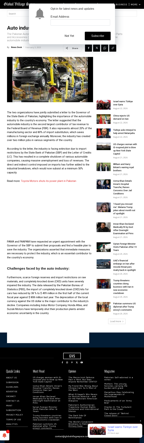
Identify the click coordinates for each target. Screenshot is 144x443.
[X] (96, 48)
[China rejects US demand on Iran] (104, 119)
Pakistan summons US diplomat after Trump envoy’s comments (124, 306)
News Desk (16, 47)
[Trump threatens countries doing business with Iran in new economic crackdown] (104, 284)
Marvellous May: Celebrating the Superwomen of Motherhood (119, 394)
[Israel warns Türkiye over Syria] (104, 105)
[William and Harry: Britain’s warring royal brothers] (104, 167)
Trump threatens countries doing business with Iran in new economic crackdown (123, 286)
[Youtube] (82, 363)
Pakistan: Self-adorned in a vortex (118, 378)
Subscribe (97, 35)
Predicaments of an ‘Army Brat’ (118, 402)
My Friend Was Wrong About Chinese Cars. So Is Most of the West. (83, 388)
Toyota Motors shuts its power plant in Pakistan (48, 181)
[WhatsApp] (104, 48)
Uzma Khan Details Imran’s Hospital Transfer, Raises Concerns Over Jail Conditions (122, 187)
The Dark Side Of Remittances (77, 416)
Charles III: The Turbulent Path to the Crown (118, 408)
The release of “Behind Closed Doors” (116, 414)
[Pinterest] (72, 363)
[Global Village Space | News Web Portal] (20, 4)
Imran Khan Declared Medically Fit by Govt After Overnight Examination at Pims (46, 400)
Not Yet (69, 35)
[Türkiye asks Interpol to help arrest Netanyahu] (104, 133)
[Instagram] (67, 363)
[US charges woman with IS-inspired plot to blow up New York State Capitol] (104, 146)
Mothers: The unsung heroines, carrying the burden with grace (115, 386)
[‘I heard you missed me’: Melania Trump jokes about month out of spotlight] (104, 207)
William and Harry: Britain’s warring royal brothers (123, 167)
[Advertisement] (50, 212)
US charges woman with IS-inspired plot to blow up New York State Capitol (48, 379)
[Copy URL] (112, 48)
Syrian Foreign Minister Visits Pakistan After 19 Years (125, 247)
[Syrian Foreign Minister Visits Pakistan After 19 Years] (104, 247)
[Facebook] (88, 48)
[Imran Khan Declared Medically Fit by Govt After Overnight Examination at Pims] (104, 227)
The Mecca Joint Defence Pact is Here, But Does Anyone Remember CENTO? (82, 379)
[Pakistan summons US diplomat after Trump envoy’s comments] (104, 307)
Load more (115, 321)
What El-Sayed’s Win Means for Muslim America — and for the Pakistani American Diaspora (82, 397)
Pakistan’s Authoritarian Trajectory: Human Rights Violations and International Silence (83, 408)
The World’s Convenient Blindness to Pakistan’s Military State (80, 424)
